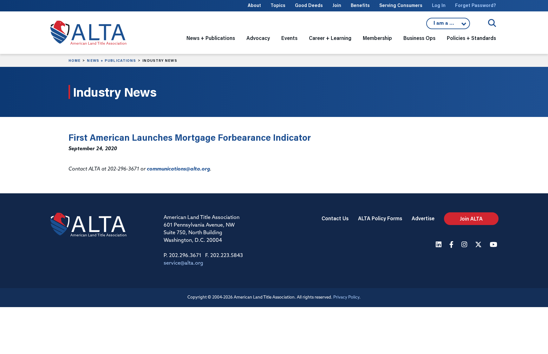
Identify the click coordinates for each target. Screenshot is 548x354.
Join (336, 5)
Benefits (360, 5)
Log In (439, 5)
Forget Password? (475, 5)
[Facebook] (452, 245)
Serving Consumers (400, 5)
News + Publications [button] (210, 38)
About (254, 5)
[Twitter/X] (479, 245)
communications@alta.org (178, 169)
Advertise (423, 218)
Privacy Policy (346, 297)
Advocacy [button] (258, 38)
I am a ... (448, 25)
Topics (278, 5)
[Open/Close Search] (492, 23)
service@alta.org (183, 263)
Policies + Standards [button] (471, 38)
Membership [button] (377, 38)
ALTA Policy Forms (380, 218)
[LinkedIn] (439, 245)
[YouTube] (494, 245)
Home (74, 60)
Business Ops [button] (419, 38)
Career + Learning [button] (330, 38)
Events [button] (289, 38)
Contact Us (335, 218)
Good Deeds (309, 5)
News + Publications (111, 60)
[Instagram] (465, 245)
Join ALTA (471, 218)
